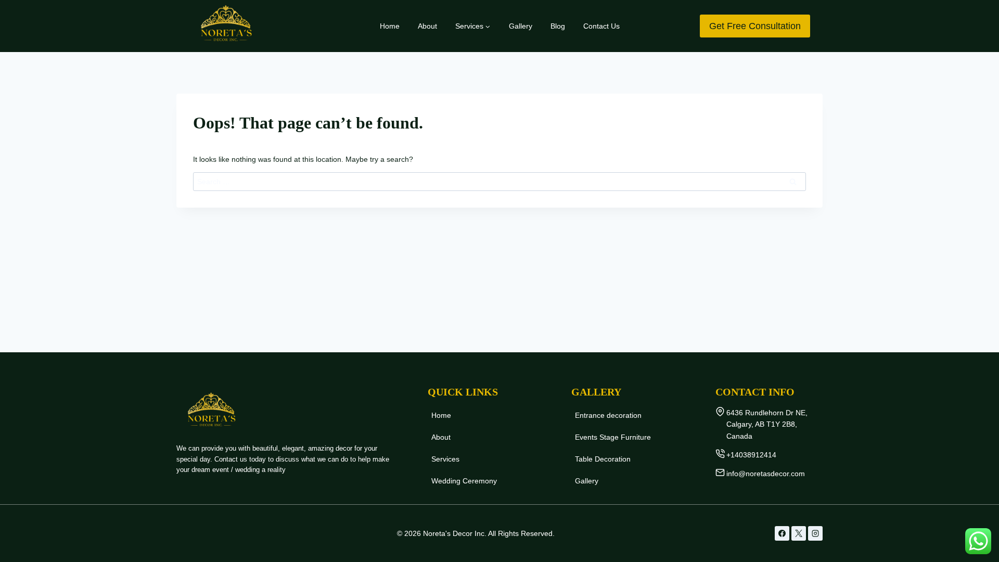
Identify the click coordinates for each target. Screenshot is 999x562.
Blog (557, 26)
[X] (798, 533)
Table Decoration (603, 459)
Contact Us (601, 26)
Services (445, 459)
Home (390, 26)
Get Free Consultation (755, 26)
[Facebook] (782, 533)
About (427, 26)
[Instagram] (815, 533)
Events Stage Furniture (613, 437)
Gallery (520, 26)
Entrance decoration (608, 415)
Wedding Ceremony (464, 481)
